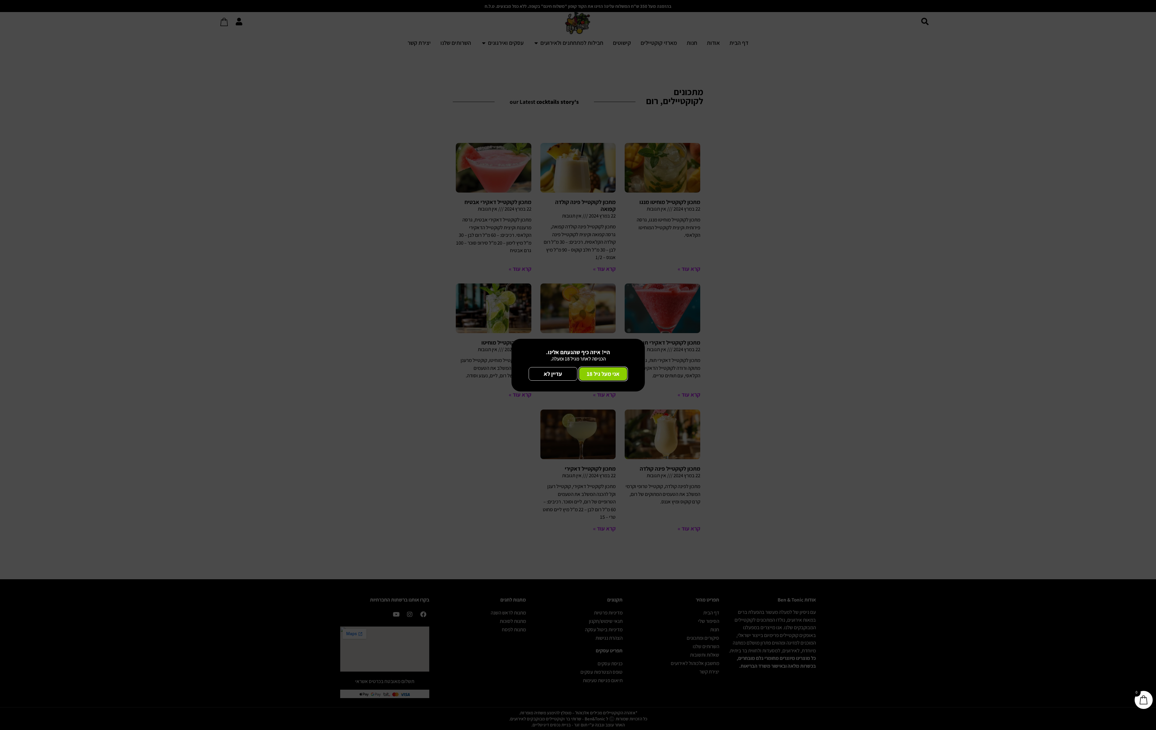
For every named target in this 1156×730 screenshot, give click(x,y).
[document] (578, 365)
